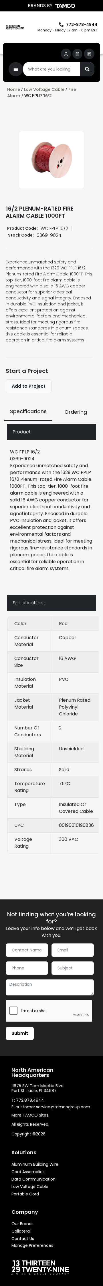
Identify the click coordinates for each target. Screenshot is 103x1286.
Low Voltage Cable (44, 89)
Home (13, 89)
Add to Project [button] (28, 386)
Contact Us (22, 1238)
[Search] (87, 69)
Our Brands (22, 1224)
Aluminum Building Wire (34, 1164)
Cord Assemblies (28, 1172)
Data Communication (33, 1179)
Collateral (21, 1231)
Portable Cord (25, 1194)
